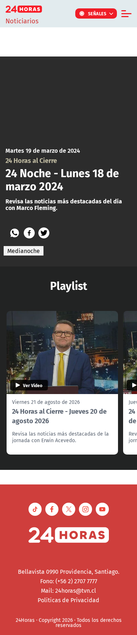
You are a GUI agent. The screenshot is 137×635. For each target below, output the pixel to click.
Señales (97, 13)
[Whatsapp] (14, 232)
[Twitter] (43, 232)
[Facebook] (29, 232)
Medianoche (23, 250)
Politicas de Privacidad (68, 600)
